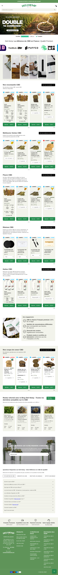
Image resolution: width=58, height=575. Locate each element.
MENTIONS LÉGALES (35, 541)
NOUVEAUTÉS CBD (21, 534)
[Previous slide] (4, 67)
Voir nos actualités (50, 398)
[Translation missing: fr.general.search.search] (55, 10)
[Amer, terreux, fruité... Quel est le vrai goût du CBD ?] (9, 418)
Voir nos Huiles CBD (47, 269)
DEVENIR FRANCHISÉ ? (35, 551)
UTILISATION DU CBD (9, 476)
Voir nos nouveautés (47, 85)
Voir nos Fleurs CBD (47, 175)
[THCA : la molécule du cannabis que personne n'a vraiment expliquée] (22, 418)
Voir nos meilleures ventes (46, 133)
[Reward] (54, 571)
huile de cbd (17, 498)
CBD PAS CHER (20, 543)
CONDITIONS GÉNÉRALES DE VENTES (34, 537)
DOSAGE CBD (19, 546)
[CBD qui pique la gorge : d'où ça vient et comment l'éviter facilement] (36, 418)
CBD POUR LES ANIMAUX (36, 476)
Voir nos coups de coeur (46, 349)
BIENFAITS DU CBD (22, 476)
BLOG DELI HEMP (20, 540)
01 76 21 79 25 (48, 524)
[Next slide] (54, 67)
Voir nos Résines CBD (47, 227)
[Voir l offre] (29, 23)
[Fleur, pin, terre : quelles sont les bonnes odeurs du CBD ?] (49, 418)
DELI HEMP (44, 572)
